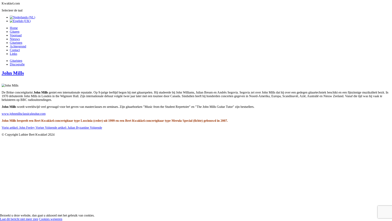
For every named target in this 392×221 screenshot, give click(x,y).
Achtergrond (18, 46)
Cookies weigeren (50, 219)
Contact (15, 50)
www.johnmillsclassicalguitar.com (24, 113)
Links (13, 53)
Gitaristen (16, 42)
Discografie (17, 64)
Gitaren (14, 31)
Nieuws (15, 39)
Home (14, 28)
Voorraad (16, 35)
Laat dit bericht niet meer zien (19, 219)
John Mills (13, 73)
